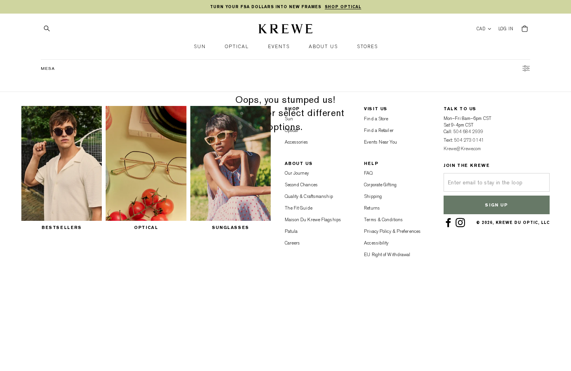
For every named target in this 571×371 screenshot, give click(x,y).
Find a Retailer (378, 130)
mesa (48, 68)
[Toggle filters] (526, 69)
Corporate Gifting (380, 184)
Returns (372, 208)
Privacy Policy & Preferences (392, 231)
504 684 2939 (468, 131)
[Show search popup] (46, 29)
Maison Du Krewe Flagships (313, 219)
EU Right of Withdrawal (387, 254)
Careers (292, 243)
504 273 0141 (469, 140)
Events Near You (380, 142)
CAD (481, 28)
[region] (285, 7)
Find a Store (376, 118)
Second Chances (301, 184)
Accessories (296, 142)
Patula (291, 231)
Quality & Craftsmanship (309, 196)
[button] (200, 46)
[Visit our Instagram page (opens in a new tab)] (462, 222)
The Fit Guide (298, 208)
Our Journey (297, 173)
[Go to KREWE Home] (285, 29)
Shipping (373, 196)
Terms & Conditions (383, 219)
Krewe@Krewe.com (462, 148)
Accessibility (376, 243)
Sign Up (496, 205)
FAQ (368, 173)
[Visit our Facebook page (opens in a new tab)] (450, 222)
